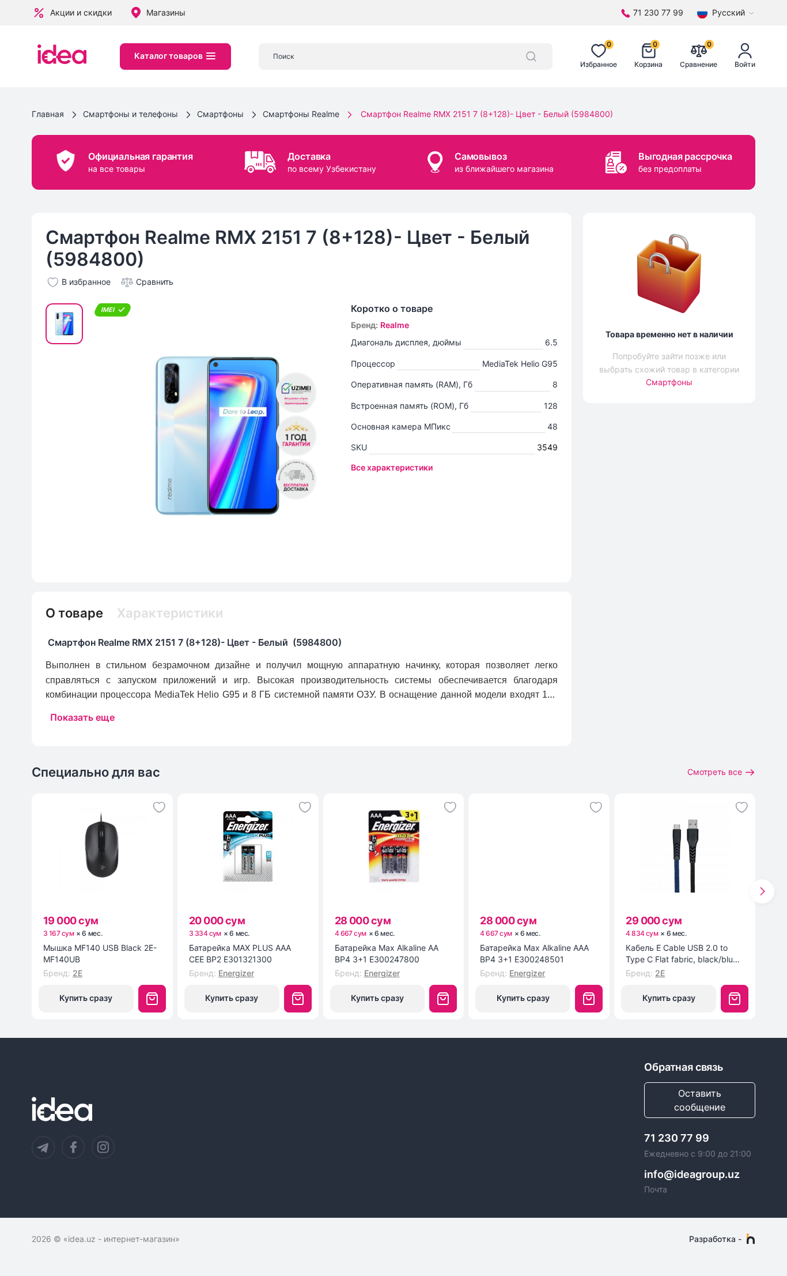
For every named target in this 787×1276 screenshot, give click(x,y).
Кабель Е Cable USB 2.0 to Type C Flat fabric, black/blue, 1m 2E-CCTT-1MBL (683, 954)
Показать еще (82, 717)
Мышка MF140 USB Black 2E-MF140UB (100, 953)
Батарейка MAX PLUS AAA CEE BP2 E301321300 (240, 953)
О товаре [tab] (74, 612)
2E (77, 973)
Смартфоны (220, 114)
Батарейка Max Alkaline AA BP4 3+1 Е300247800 (386, 953)
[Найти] (531, 56)
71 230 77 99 (676, 1138)
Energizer (236, 973)
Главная (48, 114)
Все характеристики (392, 467)
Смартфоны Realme (301, 114)
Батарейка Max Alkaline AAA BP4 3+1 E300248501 (534, 953)
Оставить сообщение (699, 1100)
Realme (394, 325)
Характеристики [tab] (170, 612)
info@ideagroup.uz (692, 1174)
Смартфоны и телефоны (130, 114)
